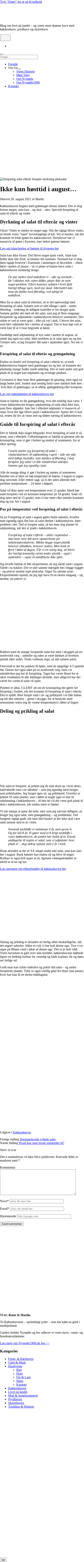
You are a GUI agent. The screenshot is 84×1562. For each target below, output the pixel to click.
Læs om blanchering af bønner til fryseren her (29, 248)
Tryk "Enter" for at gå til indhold (21, 1)
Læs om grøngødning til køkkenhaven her (27, 394)
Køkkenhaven (22, 1132)
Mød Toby (23, 75)
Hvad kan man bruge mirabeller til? (41, 1143)
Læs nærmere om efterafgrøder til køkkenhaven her (33, 868)
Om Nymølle (24, 79)
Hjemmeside (8, 1216)
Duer (19, 1373)
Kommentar (7, 1167)
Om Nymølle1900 (28, 82)
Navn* (4, 1201)
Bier (19, 1370)
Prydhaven (15, 1399)
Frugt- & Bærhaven (20, 1359)
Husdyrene (15, 1366)
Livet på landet (17, 1392)
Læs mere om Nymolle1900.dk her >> (25, 1343)
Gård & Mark (17, 1362)
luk (3, 1559)
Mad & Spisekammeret (23, 1395)
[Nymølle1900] (12, 18)
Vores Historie (25, 71)
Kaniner (21, 1384)
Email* (4, 1208)
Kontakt (13, 86)
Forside (13, 64)
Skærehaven (16, 1403)
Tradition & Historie (21, 1406)
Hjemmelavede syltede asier (38, 1139)
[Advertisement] (42, 133)
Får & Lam (23, 1377)
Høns (19, 1381)
